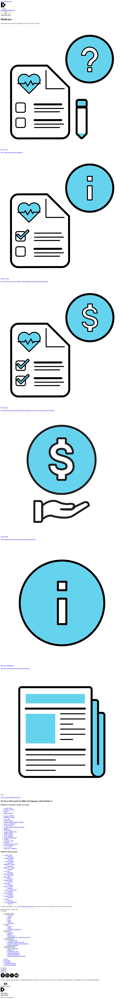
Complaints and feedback (14, 929)
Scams (9, 920)
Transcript (10, 856)
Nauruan (6, 828)
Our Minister (10, 923)
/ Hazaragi (9, 823)
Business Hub (11, 936)
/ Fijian (8, 820)
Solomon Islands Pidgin (10, 837)
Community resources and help (15, 942)
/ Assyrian (9, 809)
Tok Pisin (6, 842)
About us (9, 915)
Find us (9, 928)
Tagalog (6, 839)
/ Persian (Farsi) (10, 831)
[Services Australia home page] (3, 7)
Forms (9, 918)
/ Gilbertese (14, 822)
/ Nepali (8, 830)
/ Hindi (7, 877)
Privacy (6, 959)
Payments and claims (13, 951)
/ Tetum (9, 841)
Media (9, 921)
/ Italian (8, 880)
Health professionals (10, 947)
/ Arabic (8, 808)
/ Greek (8, 874)
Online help (12, 10)
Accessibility (7, 962)
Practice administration (13, 953)
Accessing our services (10, 965)
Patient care (10, 950)
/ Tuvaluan (9, 845)
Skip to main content (6, 1)
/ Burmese (8, 813)
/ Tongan (11, 844)
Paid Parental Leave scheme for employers (18, 937)
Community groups (9, 939)
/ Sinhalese (8, 836)
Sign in (4, 8)
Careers (9, 917)
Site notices (7, 960)
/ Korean (8, 825)
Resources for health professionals (16, 956)
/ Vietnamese (10, 848)
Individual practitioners (13, 954)
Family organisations (12, 945)
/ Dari (7, 819)
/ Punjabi (8, 833)
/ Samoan (8, 834)
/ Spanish (9, 896)
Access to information (10, 963)
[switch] (6, 13)
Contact (7, 924)
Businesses (7, 931)
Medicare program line (29, 906)
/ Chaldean (9, 815)
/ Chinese (9, 817)
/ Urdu (7, 847)
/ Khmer (7, 883)
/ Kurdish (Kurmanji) (14, 827)
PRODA (9, 934)
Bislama (6, 811)
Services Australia (9, 914)
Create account (5, 10)
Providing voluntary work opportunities (17, 943)
